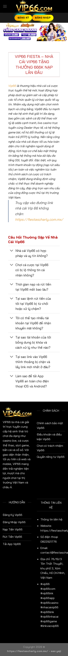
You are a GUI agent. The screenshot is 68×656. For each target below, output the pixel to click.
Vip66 (12, 86)
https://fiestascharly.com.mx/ (39, 219)
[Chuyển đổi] (11, 251)
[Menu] (5, 6)
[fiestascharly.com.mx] (34, 6)
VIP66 (7, 422)
